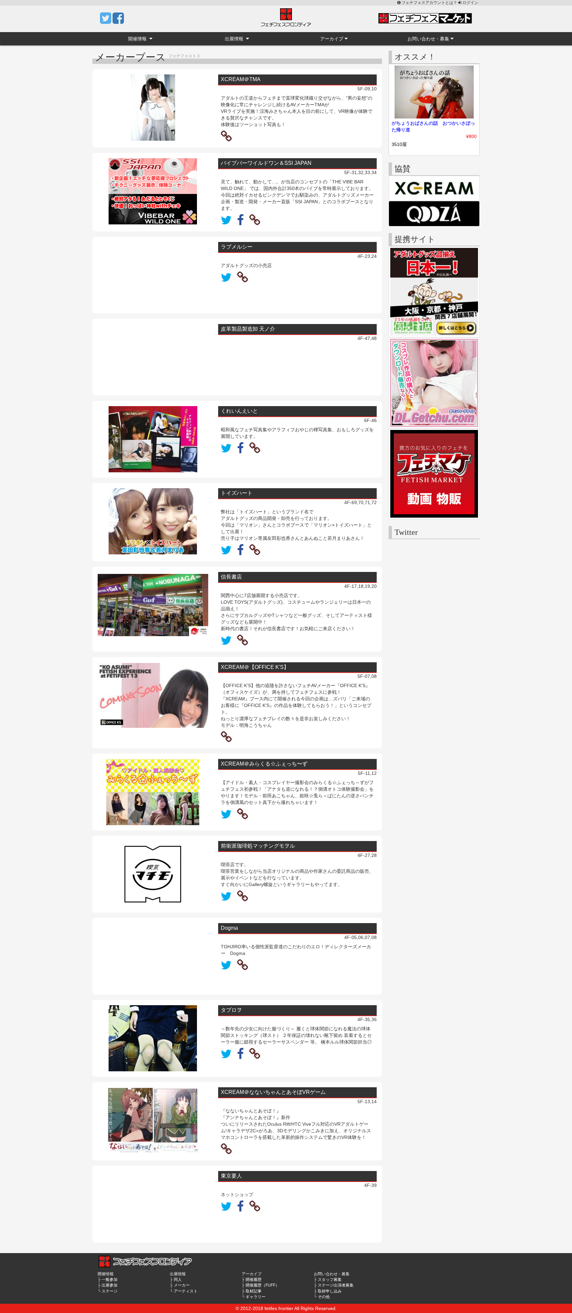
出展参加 (110, 1285)
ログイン (469, 2)
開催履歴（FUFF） (262, 1285)
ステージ (110, 1291)
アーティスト (186, 1291)
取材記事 (254, 1291)
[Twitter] (106, 21)
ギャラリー (255, 1296)
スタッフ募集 (330, 1279)
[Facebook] (118, 21)
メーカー (182, 1285)
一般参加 (110, 1279)
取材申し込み (330, 1291)
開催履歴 (254, 1279)
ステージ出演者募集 (336, 1285)
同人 (178, 1279)
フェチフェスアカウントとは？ (429, 2)
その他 (324, 1296)
